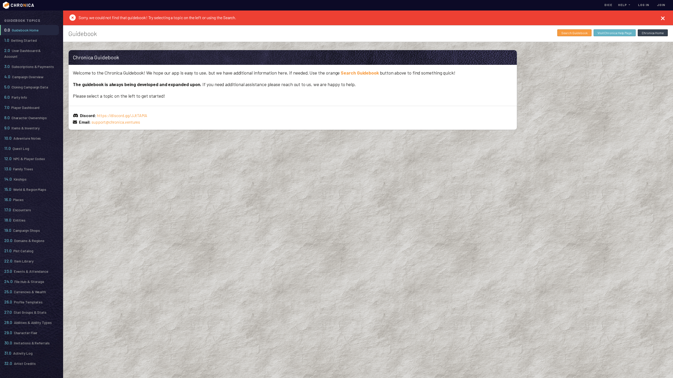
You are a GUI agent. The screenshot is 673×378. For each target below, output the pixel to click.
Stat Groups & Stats (25, 311)
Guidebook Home (21, 29)
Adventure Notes (22, 137)
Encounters (17, 209)
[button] (624, 5)
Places (14, 199)
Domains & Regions (24, 240)
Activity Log (18, 352)
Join (661, 5)
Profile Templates (23, 301)
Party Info (15, 96)
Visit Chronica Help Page (615, 33)
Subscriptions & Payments (29, 66)
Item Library (19, 260)
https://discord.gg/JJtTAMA (122, 115)
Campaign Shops (22, 230)
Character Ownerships (25, 117)
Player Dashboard (21, 107)
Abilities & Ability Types (28, 322)
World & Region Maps (25, 189)
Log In (643, 5)
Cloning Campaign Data (26, 86)
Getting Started (20, 40)
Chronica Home (653, 33)
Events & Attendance (26, 271)
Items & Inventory (22, 127)
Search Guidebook (574, 33)
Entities (15, 219)
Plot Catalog (18, 250)
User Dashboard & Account (22, 53)
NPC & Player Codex (24, 158)
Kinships (15, 178)
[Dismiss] (663, 17)
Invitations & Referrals (27, 342)
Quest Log (16, 148)
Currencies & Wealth (25, 291)
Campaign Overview (23, 76)
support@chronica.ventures (115, 121)
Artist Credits (20, 363)
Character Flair (20, 332)
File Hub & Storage (24, 281)
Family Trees (18, 168)
